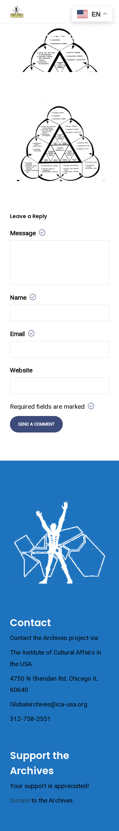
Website (21, 370)
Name (19, 297)
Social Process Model (57, 49)
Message (23, 233)
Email (18, 334)
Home (19, 49)
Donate (20, 800)
